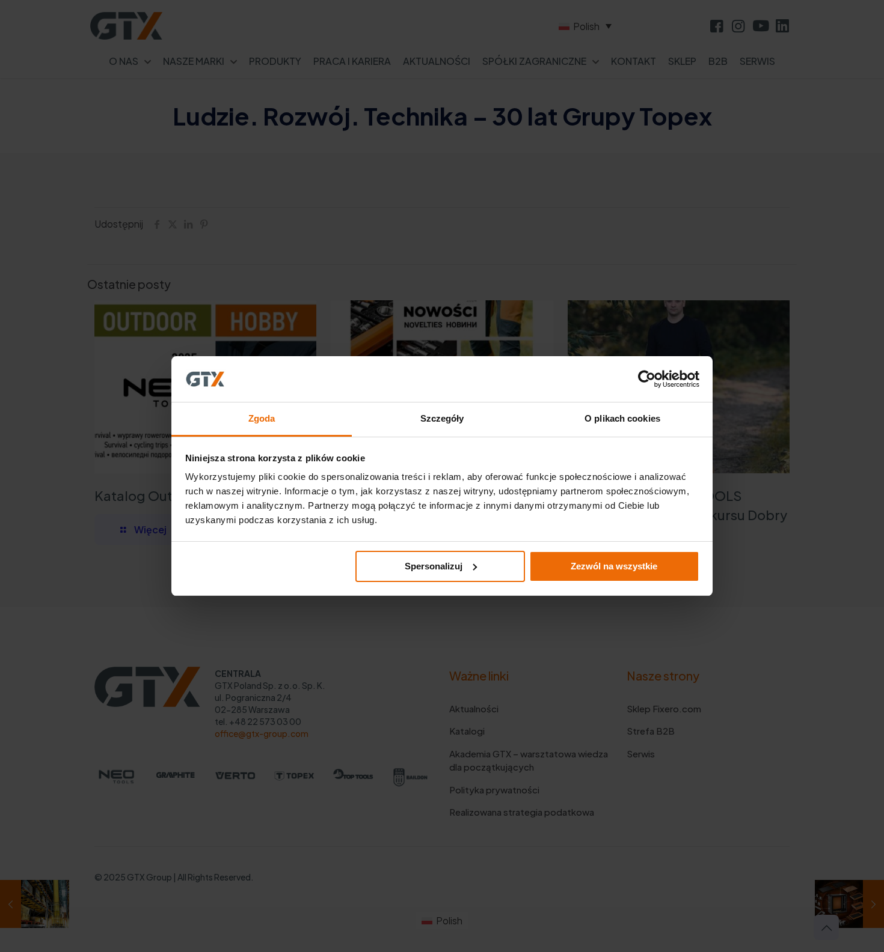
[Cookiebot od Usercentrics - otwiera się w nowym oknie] (646, 379)
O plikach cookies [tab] (622, 418)
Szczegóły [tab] (442, 418)
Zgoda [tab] (261, 418)
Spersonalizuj (433, 566)
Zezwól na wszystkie (614, 566)
